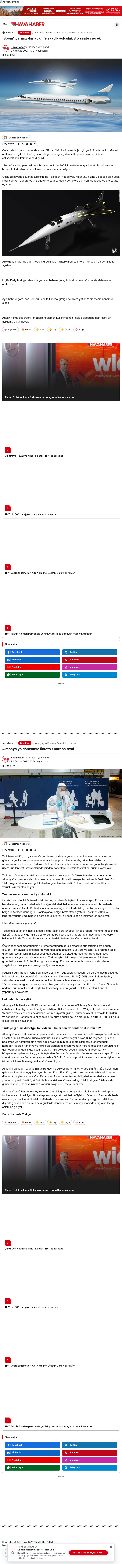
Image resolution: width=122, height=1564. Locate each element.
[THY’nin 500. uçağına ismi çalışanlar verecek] (61, 489)
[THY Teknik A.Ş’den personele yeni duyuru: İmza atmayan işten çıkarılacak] (61, 607)
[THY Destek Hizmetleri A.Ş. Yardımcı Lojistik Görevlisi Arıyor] (61, 547)
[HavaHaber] (28, 24)
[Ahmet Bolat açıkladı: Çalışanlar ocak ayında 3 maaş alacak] (61, 372)
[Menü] (5, 25)
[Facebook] (5, 1553)
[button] (117, 25)
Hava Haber (18, 46)
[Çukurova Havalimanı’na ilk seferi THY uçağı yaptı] (61, 430)
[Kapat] (118, 10)
